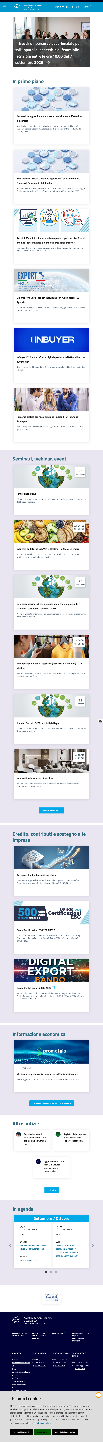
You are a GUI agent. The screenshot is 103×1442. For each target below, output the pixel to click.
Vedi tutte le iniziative (51, 810)
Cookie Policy (44, 1423)
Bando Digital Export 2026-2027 (34, 988)
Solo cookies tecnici (21, 1432)
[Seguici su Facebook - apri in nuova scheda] (71, 6)
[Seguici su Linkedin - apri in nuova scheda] (66, 6)
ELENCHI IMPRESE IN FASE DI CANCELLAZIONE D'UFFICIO (80, 1337)
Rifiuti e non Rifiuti (27, 494)
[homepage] (28, 7)
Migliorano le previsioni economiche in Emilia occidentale (47, 1074)
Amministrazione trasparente (19, 1334)
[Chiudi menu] (94, 5)
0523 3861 (60, 1365)
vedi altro (51, 1190)
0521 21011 (40, 1365)
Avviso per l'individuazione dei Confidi (37, 875)
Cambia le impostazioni (65, 1432)
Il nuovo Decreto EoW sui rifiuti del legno (38, 723)
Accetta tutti (42, 1432)
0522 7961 (80, 1368)
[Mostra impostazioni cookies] (100, 721)
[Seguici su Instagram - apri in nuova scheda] (76, 6)
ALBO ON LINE (57, 1333)
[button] (91, 6)
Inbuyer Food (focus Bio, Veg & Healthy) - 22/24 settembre (48, 549)
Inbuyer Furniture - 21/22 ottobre (35, 778)
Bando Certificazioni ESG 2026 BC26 (36, 930)
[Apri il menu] (4, 6)
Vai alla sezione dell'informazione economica (51, 1103)
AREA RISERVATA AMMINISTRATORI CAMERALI (39, 1336)
